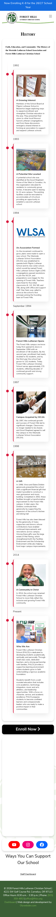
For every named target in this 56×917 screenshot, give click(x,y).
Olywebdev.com (28, 906)
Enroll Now (27, 729)
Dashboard (10, 902)
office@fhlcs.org (34, 899)
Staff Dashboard (28, 874)
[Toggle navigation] (50, 16)
